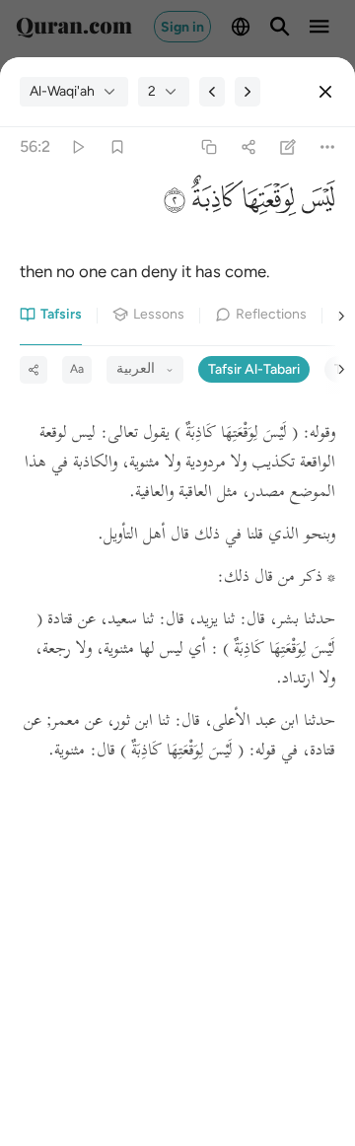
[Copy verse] (208, 147)
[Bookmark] (117, 147)
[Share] (248, 147)
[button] (315, 204)
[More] (328, 147)
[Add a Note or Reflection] (288, 147)
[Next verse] (247, 92)
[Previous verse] (212, 92)
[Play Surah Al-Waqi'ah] (77, 147)
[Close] (325, 91)
